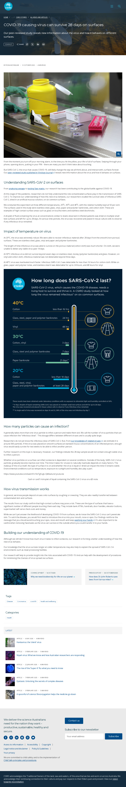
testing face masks (36, 188)
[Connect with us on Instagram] (11, 737)
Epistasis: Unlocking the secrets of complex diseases (40, 681)
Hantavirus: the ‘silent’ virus (29, 642)
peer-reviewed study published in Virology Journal (30, 172)
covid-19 (33, 601)
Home (6, 17)
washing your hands (83, 520)
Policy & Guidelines (40, 748)
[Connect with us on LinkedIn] (17, 737)
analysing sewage (17, 188)
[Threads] (28, 737)
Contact (8, 44)
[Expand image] (63, 115)
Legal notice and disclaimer (16, 748)
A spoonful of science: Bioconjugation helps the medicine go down (46, 694)
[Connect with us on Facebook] (6, 737)
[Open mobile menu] (112, 6)
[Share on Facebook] (27, 44)
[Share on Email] (43, 44)
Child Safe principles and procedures (20, 760)
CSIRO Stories (21, 17)
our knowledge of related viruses (86, 441)
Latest (9, 630)
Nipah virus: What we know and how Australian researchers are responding (51, 655)
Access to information (13, 744)
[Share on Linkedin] (38, 44)
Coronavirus (21, 601)
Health (9, 618)
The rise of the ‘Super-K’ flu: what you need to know (40, 668)
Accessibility (32, 744)
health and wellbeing (48, 601)
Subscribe (114, 736)
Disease (10, 601)
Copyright (46, 744)
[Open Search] (119, 6)
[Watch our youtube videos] (33, 737)
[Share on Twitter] (32, 44)
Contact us (74, 720)
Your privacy (9, 752)
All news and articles (39, 17)
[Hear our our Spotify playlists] (22, 737)
